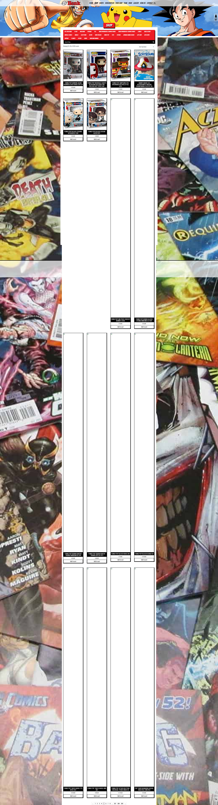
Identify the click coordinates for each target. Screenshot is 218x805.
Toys (113, 35)
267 (115, 804)
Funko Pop (106, 35)
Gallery (136, 3)
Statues (119, 35)
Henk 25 (142, 3)
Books (90, 35)
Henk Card (118, 3)
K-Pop (75, 31)
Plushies (89, 31)
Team (125, 3)
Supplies (66, 38)
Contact (149, 3)
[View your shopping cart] (215, 20)
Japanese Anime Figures (128, 35)
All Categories (68, 31)
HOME (91, 3)
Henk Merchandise (94, 38)
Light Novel (83, 35)
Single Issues (147, 31)
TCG (95, 31)
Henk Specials (98, 35)
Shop (96, 3)
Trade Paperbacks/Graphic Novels (107, 31)
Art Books (146, 35)
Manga (76, 35)
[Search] (153, 42)
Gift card (139, 35)
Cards (85, 38)
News (130, 3)
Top (216, 799)
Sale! (102, 38)
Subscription (109, 3)
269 (122, 804)
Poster (79, 38)
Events (101, 3)
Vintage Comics (68, 35)
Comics (139, 31)
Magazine (82, 31)
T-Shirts (73, 38)
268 (119, 804)
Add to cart (73, 91)
